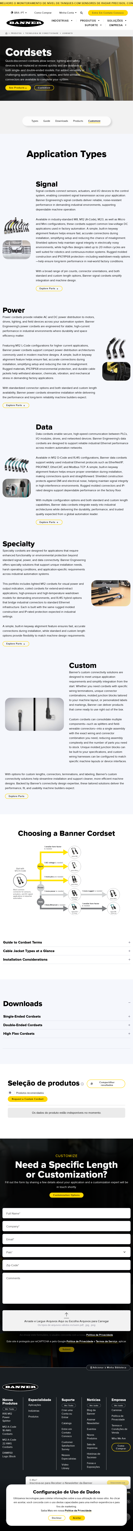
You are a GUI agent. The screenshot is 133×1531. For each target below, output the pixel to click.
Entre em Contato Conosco (67, 1432)
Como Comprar (43, 12)
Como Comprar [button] (121, 1447)
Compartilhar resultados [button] (107, 1084)
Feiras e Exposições (93, 1465)
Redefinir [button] (113, 1139)
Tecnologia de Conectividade (42, 33)
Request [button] (16, 1129)
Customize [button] (44, 87)
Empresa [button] (116, 25)
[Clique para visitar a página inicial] (25, 23)
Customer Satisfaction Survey (68, 1446)
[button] (66, 942)
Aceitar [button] (77, 1518)
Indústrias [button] (61, 20)
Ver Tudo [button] (9, 1409)
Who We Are (119, 1438)
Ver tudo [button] (94, 1405)
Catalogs (67, 1423)
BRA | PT (19, 12)
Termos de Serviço (107, 1341)
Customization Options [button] (66, 1195)
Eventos (91, 1429)
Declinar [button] (57, 1518)
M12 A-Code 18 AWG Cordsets (9, 1430)
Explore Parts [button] (48, 288)
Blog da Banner (91, 1412)
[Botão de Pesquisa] (81, 12)
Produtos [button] (88, 20)
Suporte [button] (92, 25)
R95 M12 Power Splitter (7, 1417)
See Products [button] (17, 87)
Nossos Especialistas (69, 1457)
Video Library (65, 1466)
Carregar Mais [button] (66, 1108)
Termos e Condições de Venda (119, 1429)
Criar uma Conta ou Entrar (67, 1414)
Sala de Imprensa (92, 1446)
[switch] (11, 1092)
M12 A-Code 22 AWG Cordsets (9, 1443)
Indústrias (33, 1410)
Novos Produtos (92, 1436)
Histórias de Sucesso (93, 1455)
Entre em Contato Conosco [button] (108, 12)
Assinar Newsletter (93, 1421)
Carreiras (117, 1410)
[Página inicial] (6, 34)
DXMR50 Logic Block (9, 1454)
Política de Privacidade (99, 1335)
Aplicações (34, 1405)
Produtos (16, 33)
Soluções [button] (115, 20)
